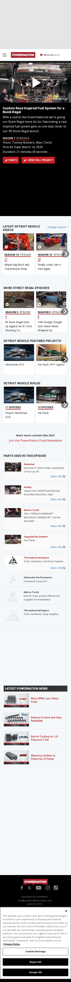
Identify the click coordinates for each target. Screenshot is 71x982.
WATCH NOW (51, 55)
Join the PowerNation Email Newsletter (35, 441)
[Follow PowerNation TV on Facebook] (21, 887)
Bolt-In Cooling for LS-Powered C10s (45, 738)
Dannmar (29, 464)
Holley (27, 487)
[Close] (66, 911)
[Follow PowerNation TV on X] (29, 888)
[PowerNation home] (35, 882)
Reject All (35, 962)
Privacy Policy (12, 944)
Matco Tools (31, 510)
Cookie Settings (35, 951)
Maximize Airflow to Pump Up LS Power (43, 757)
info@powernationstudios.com (35, 900)
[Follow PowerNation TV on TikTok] (55, 887)
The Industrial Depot (36, 557)
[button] (4, 55)
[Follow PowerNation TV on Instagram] (47, 887)
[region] (35, 943)
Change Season (57, 227)
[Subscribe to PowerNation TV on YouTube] (38, 888)
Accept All (35, 972)
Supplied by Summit (36, 536)
